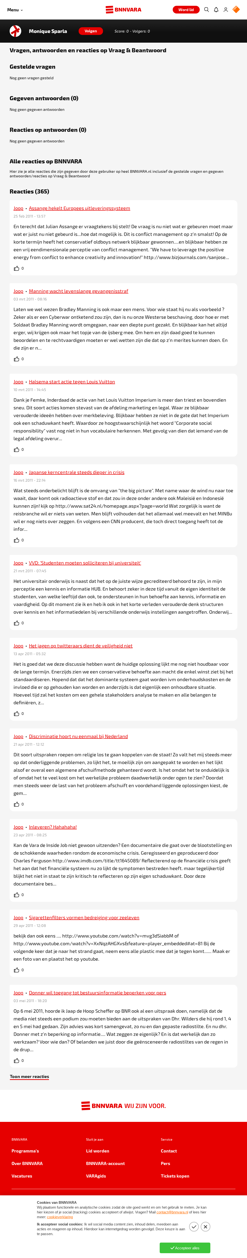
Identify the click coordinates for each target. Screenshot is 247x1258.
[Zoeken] (206, 10)
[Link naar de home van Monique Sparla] (15, 31)
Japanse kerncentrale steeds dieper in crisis (76, 472)
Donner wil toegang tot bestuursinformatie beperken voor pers (97, 992)
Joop (18, 208)
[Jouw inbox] (216, 9)
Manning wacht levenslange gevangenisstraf (78, 291)
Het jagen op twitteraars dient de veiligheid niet (81, 645)
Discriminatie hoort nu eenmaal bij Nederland (78, 736)
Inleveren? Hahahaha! (53, 827)
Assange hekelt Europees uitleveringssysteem (79, 208)
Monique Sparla (48, 31)
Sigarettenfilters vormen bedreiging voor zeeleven (84, 917)
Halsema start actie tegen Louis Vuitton (72, 381)
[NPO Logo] (236, 10)
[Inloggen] (226, 10)
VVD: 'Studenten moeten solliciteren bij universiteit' (85, 563)
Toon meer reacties (29, 1076)
